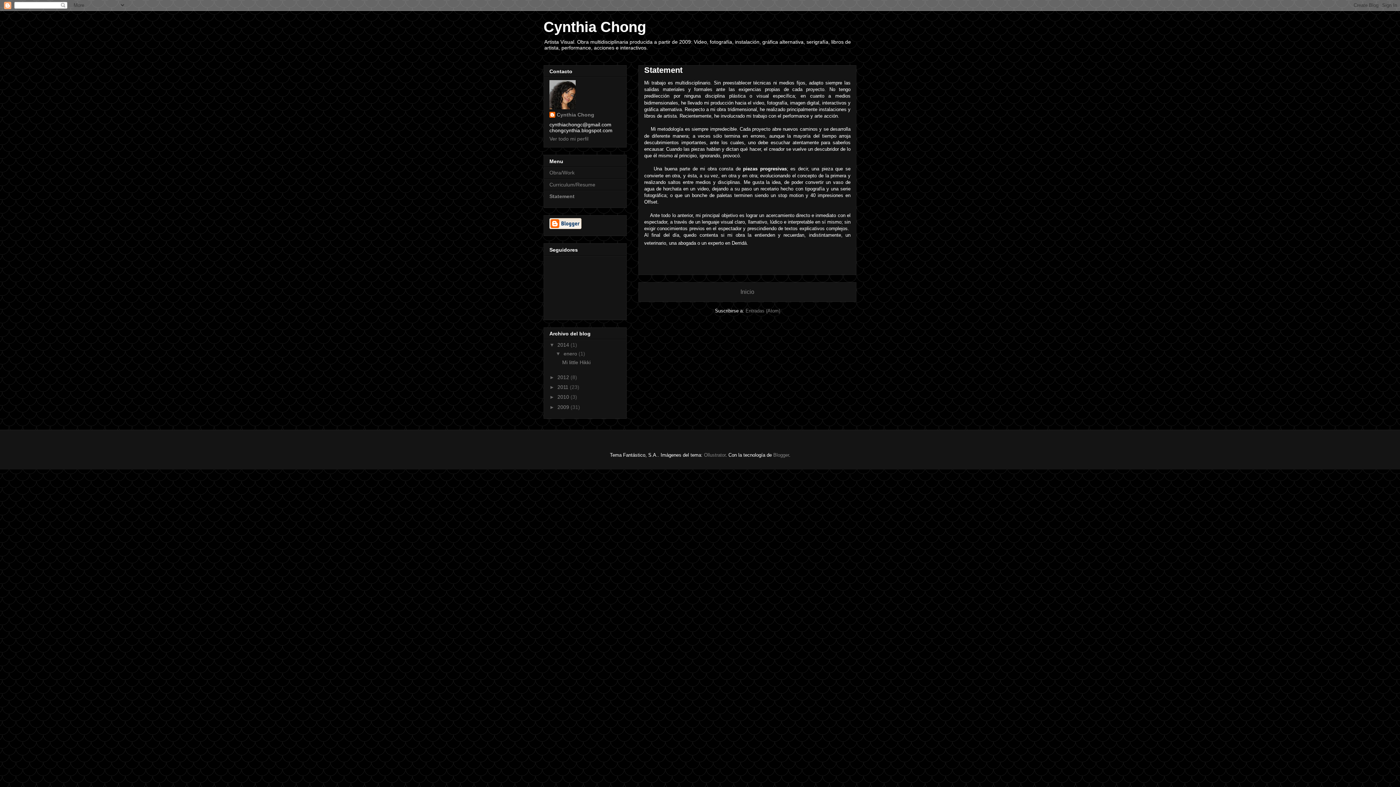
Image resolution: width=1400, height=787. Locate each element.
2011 (563, 387)
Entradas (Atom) (763, 311)
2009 (564, 407)
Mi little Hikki (576, 362)
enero (571, 354)
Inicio (747, 292)
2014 (564, 345)
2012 (564, 377)
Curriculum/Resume (572, 185)
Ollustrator (715, 455)
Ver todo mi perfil (568, 139)
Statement (562, 196)
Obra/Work (562, 173)
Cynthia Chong (595, 27)
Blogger (781, 455)
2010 (564, 397)
